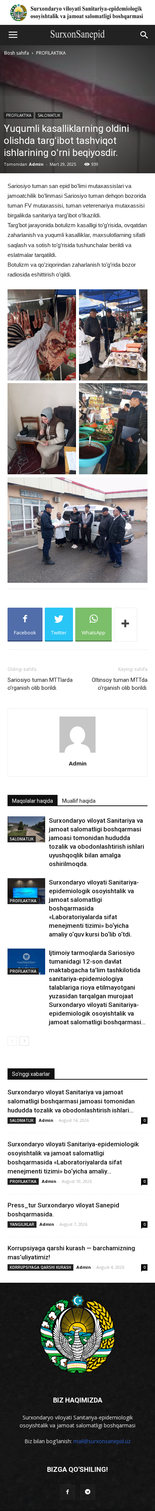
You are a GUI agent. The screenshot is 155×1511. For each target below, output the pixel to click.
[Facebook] (67, 1492)
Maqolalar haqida (32, 801)
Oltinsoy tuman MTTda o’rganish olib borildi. (119, 684)
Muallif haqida (79, 801)
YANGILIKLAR (22, 1224)
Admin (36, 164)
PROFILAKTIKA (51, 53)
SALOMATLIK (49, 115)
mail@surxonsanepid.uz (102, 1441)
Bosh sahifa (16, 53)
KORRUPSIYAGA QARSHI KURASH (40, 1267)
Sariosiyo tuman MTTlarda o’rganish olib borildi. (40, 684)
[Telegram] (87, 1492)
